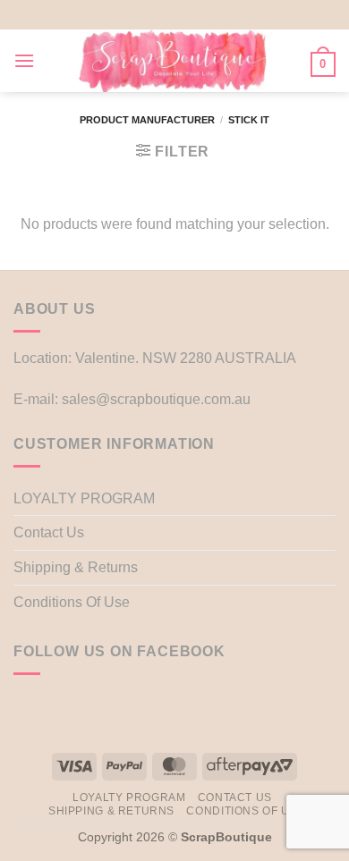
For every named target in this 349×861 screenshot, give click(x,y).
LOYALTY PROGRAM (84, 498)
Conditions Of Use (71, 602)
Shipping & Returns (75, 567)
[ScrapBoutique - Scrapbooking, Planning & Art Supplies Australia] (172, 61)
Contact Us (48, 532)
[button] (24, 60)
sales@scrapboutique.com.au (156, 399)
